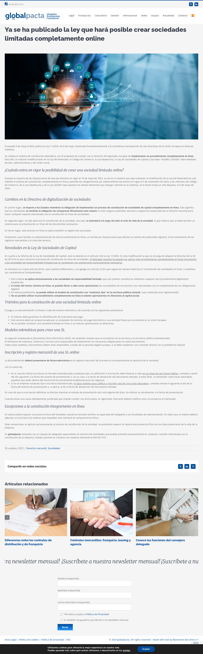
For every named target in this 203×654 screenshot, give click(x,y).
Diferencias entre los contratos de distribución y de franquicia (36, 512)
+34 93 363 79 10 (15, 4)
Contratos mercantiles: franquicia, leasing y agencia (101, 512)
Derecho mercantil (36, 448)
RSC (69, 639)
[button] (7, 517)
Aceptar (146, 649)
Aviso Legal (10, 639)
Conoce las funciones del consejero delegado (167, 512)
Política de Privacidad (97, 614)
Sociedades (54, 448)
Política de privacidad (52, 639)
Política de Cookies (29, 639)
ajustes (126, 650)
